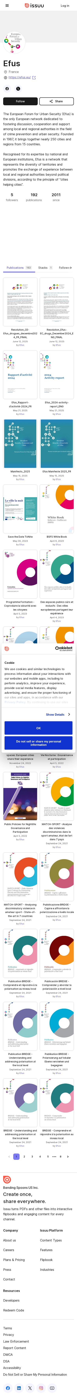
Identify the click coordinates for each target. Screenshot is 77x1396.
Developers (11, 1300)
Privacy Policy (15, 702)
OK (38, 728)
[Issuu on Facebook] (8, 1388)
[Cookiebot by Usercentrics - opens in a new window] (55, 648)
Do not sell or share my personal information (38, 742)
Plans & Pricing (14, 1260)
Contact (9, 1279)
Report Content (14, 1348)
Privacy (8, 1335)
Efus (21, 345)
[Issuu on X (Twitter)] (30, 1388)
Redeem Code (13, 1310)
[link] (65, 5)
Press (7, 1270)
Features (46, 1250)
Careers (8, 1250)
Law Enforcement (16, 1341)
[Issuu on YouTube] (52, 1388)
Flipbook (46, 1260)
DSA (6, 1361)
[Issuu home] (34, 5)
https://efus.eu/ (22, 77)
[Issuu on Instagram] (41, 1388)
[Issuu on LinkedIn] (19, 1388)
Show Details (55, 714)
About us (9, 1240)
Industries (47, 1270)
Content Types (51, 1240)
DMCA (8, 1355)
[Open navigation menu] (7, 5)
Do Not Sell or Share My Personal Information (35, 1374)
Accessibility (12, 1368)
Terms (7, 1328)
